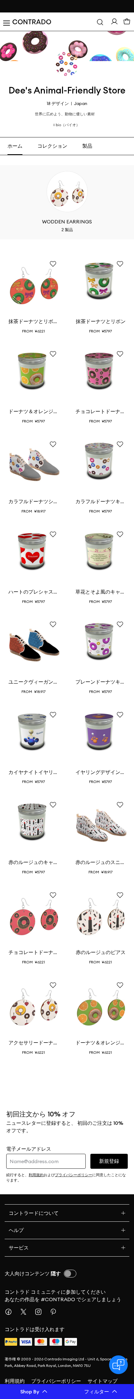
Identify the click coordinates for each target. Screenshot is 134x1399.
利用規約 (15, 1381)
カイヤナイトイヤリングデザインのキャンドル (33, 772)
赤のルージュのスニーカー (100, 862)
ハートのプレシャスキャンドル (33, 592)
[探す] (100, 21)
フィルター (96, 1391)
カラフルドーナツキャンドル (100, 501)
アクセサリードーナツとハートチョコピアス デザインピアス (33, 1042)
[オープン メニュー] (6, 21)
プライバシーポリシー (56, 1381)
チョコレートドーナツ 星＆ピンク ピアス (33, 952)
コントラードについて (34, 1213)
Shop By (29, 1391)
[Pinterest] (56, 1311)
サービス (19, 1247)
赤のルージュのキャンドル (33, 862)
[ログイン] (114, 21)
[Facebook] (11, 1311)
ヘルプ (16, 1230)
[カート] (126, 22)
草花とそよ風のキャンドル (100, 592)
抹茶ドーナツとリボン (101, 321)
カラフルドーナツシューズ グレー (33, 501)
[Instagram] (41, 1311)
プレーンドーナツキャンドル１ (100, 682)
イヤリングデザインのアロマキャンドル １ (100, 772)
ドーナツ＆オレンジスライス (33, 411)
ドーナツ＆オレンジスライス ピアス (100, 1042)
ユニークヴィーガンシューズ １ (33, 682)
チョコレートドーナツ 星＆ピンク (100, 411)
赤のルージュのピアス (101, 952)
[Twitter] (26, 1311)
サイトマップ (102, 1381)
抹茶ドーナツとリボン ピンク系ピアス (33, 321)
